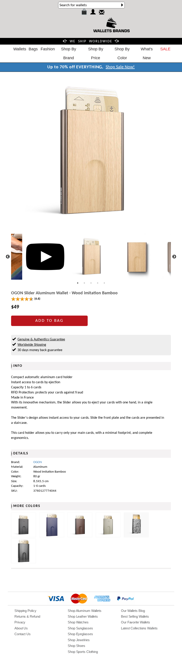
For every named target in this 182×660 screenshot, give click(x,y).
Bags (33, 49)
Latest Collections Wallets (139, 628)
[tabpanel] (91, 257)
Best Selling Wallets (135, 616)
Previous (8, 257)
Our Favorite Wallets (135, 622)
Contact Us (22, 634)
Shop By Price (95, 53)
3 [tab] (91, 283)
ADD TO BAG (49, 321)
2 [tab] (84, 283)
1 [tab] (77, 283)
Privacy (19, 622)
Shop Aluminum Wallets (84, 611)
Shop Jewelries (79, 640)
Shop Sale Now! (120, 67)
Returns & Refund (27, 616)
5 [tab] (104, 283)
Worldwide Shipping (32, 345)
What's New (147, 53)
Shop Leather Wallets (83, 616)
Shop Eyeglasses (80, 634)
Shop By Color (122, 53)
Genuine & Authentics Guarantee (41, 339)
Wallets (19, 49)
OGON (37, 462)
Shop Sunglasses (80, 628)
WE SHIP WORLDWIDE (91, 41)
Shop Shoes (76, 646)
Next (174, 257)
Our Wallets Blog (133, 611)
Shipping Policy (25, 611)
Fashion (48, 49)
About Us (21, 628)
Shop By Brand (68, 53)
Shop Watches (78, 622)
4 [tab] (97, 283)
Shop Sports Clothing (83, 652)
